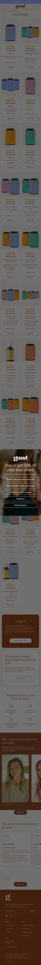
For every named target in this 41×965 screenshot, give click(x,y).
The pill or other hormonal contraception (20, 479)
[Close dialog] (38, 452)
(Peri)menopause (20, 505)
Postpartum (20, 499)
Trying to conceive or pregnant (20, 492)
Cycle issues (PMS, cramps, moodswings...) (20, 486)
